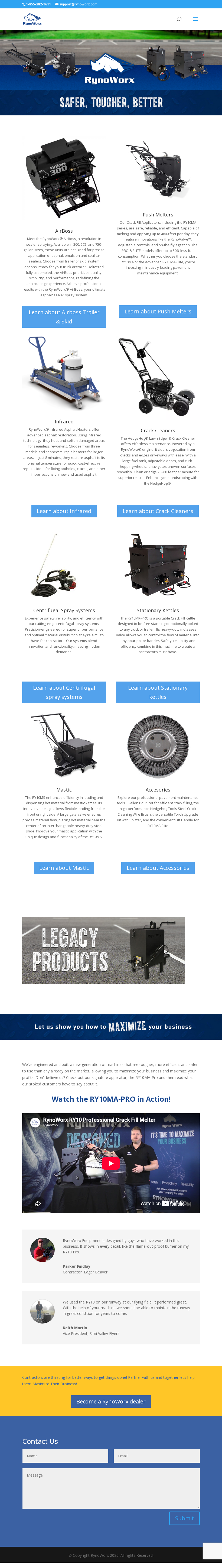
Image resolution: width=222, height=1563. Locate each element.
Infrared (64, 421)
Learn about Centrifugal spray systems (64, 692)
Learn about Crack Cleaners (158, 511)
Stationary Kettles (158, 610)
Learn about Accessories (158, 867)
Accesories (158, 789)
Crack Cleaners (158, 430)
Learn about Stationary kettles (158, 692)
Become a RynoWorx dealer (111, 1401)
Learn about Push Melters (158, 311)
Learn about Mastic (64, 867)
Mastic (64, 789)
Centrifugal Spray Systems (64, 610)
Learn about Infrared (64, 511)
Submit (184, 1518)
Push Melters (158, 214)
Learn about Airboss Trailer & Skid (64, 317)
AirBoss (64, 231)
